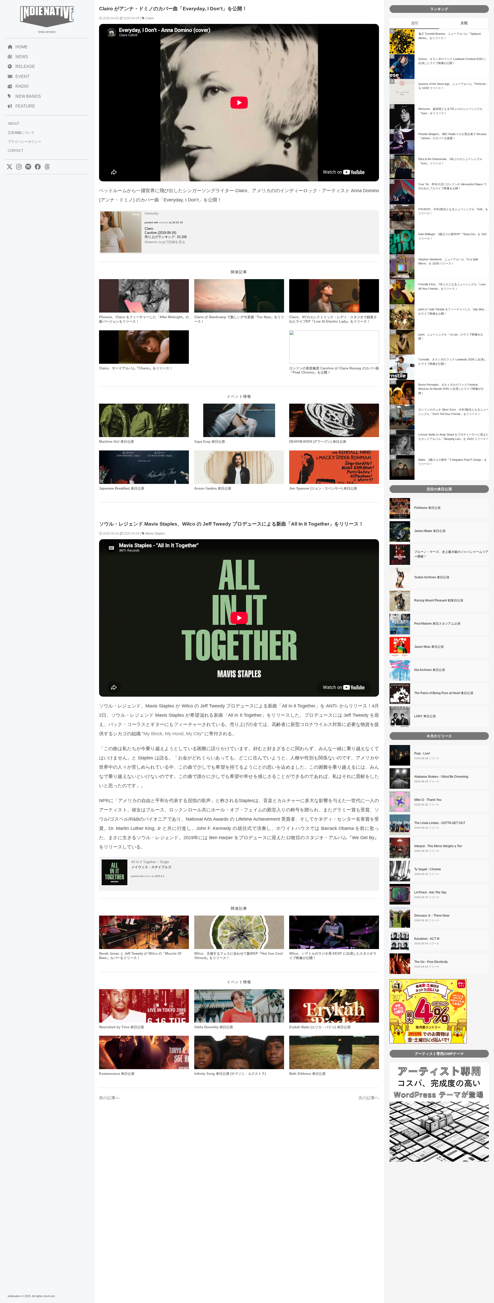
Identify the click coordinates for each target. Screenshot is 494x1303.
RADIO (22, 86)
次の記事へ (368, 1098)
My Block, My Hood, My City (172, 733)
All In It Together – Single (150, 862)
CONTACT (15, 151)
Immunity (151, 213)
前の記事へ (109, 1098)
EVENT (22, 76)
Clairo (149, 18)
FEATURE (25, 106)
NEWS (21, 57)
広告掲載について (21, 133)
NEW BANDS (28, 96)
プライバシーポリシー (24, 142)
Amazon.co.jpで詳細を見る (165, 242)
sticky (147, 876)
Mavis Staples (155, 533)
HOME (21, 47)
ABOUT (13, 124)
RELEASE (25, 66)
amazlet (163, 222)
